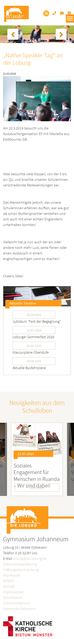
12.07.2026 (34, 330)
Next (69, 459)
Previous (4, 459)
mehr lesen (37, 488)
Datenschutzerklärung (20, 564)
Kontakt (9, 586)
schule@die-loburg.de (29, 558)
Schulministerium (16, 603)
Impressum (11, 575)
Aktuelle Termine (22, 303)
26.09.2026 (34, 315)
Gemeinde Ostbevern (19, 608)
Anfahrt (8, 580)
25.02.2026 (34, 346)
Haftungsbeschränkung (21, 569)
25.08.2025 (34, 361)
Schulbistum (12, 597)
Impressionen (13, 592)
